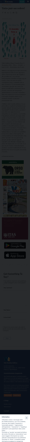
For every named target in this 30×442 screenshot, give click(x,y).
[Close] (26, 417)
